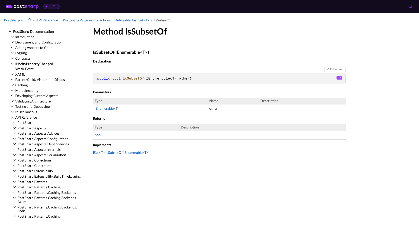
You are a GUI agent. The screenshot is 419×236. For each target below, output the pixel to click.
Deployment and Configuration (39, 42)
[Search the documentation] (410, 6)
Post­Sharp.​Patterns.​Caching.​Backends (46, 192)
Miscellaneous (26, 112)
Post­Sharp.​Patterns (32, 182)
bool (98, 135)
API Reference (26, 117)
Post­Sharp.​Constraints (34, 166)
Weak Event (24, 69)
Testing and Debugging (32, 106)
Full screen (336, 69)
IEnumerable (104, 108)
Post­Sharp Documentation (33, 31)
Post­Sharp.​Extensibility (35, 171)
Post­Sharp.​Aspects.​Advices (38, 133)
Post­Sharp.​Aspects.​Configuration (43, 139)
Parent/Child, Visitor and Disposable (43, 80)
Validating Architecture (33, 101)
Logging (21, 53)
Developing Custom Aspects (36, 96)
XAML (20, 74)
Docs (53, 6)
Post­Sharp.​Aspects (31, 128)
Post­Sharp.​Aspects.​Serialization (41, 155)
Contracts (23, 58)
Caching (21, 85)
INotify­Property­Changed (34, 64)
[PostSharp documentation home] (29, 20)
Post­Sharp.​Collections (34, 160)
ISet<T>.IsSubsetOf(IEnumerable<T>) (121, 152)
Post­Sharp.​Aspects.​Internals (39, 149)
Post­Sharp (25, 123)
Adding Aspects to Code (33, 48)
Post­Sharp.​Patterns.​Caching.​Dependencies (39, 218)
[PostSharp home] (22, 6)
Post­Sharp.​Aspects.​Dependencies (43, 144)
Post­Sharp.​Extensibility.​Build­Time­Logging (49, 176)
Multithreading (26, 90)
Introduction (24, 37)
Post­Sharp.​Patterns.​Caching (38, 187)
